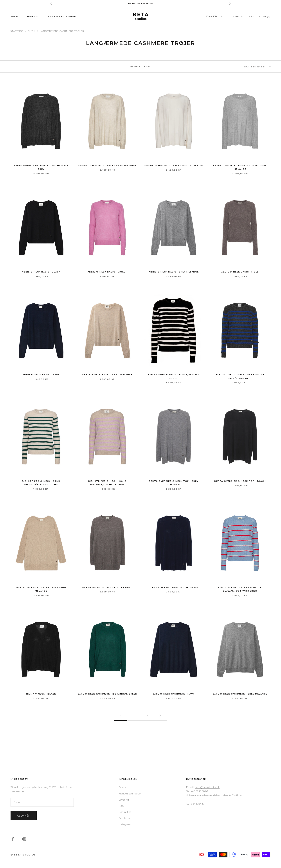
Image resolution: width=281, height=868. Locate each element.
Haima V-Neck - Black (41, 694)
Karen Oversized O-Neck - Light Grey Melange (240, 167)
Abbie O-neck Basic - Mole (240, 272)
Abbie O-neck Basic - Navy (40, 374)
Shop (14, 16)
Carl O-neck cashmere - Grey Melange (240, 694)
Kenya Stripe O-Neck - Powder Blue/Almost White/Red (240, 589)
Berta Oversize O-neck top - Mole (107, 587)
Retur (122, 805)
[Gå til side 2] (160, 715)
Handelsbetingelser (130, 793)
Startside (17, 31)
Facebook (124, 818)
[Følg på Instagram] (24, 839)
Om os (122, 787)
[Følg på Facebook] (13, 839)
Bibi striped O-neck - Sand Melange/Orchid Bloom (107, 483)
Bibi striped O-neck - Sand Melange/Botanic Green (41, 483)
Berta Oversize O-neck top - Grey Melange (173, 483)
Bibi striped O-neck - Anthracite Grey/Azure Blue (240, 376)
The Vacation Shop (62, 16)
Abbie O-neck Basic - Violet (107, 272)
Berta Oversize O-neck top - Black (239, 481)
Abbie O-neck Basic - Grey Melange (173, 272)
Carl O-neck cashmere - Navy (174, 694)
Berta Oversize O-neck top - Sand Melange (41, 589)
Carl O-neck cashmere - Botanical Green (107, 694)
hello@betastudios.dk (207, 787)
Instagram (125, 824)
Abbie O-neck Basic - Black (41, 272)
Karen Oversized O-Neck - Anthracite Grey (41, 167)
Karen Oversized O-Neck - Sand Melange (107, 165)
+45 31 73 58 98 (199, 791)
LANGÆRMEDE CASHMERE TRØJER (62, 31)
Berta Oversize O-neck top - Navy (174, 587)
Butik (31, 31)
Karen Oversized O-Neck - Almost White (173, 165)
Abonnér (23, 815)
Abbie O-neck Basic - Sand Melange (107, 374)
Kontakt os (125, 812)
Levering (124, 799)
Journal (33, 16)
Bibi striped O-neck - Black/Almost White (174, 376)
